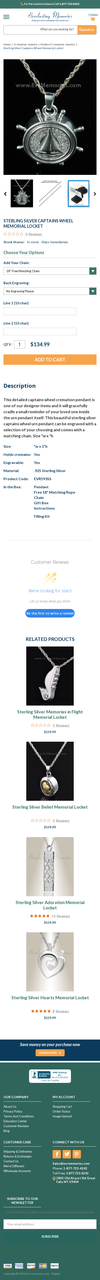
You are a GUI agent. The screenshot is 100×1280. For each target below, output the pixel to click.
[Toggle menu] (7, 17)
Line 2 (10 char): (16, 323)
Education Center (15, 1121)
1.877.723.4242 (69, 4)
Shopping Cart (62, 1106)
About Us (9, 1106)
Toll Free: (59, 1173)
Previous (5, 194)
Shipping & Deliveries (17, 1151)
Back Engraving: (16, 283)
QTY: (7, 344)
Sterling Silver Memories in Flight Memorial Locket (50, 714)
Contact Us (11, 1161)
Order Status (61, 1111)
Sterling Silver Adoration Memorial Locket (50, 905)
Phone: (58, 1168)
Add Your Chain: (16, 263)
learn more (48, 1052)
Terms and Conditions (18, 1116)
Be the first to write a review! (50, 613)
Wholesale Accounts (17, 1171)
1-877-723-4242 (75, 1168)
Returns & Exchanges (17, 1156)
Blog (6, 1131)
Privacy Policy (12, 1111)
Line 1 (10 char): (16, 303)
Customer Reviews (16, 1126)
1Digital (55, 1273)
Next (95, 194)
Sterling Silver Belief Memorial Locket (50, 807)
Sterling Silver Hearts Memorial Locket (50, 997)
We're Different (13, 1166)
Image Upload (62, 1116)
